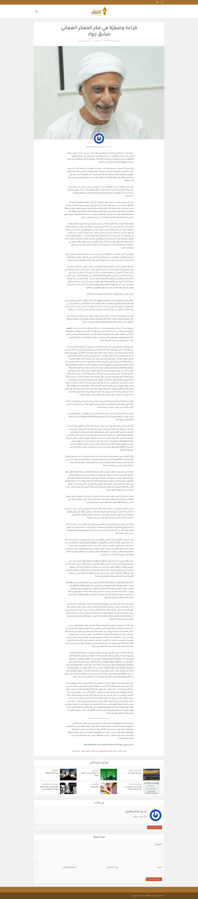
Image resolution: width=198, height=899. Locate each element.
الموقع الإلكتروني (69, 867)
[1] (132, 723)
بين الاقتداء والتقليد (51, 773)
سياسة (131, 770)
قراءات (131, 784)
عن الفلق (141, 896)
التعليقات (158, 845)
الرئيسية (160, 896)
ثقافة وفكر (85, 751)
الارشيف (134, 896)
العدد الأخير (121, 751)
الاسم (160, 867)
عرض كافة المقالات (154, 827)
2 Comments (98, 41)
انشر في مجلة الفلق (151, 896)
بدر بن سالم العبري (85, 41)
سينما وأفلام (46, 784)
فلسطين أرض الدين (134, 773)
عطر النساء (95, 787)
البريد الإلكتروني (112, 867)
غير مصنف (76, 751)
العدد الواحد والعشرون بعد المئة (103, 751)
